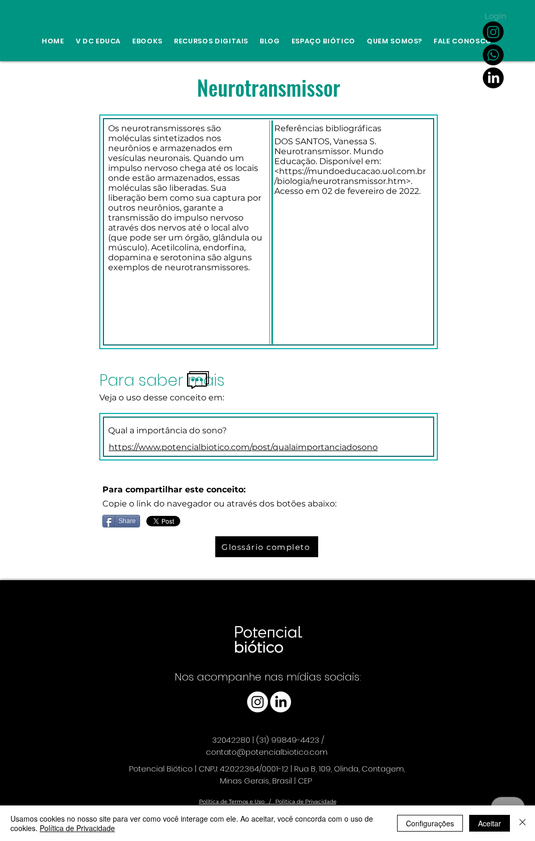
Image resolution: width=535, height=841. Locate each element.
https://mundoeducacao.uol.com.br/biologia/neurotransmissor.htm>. (350, 176)
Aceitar (489, 823)
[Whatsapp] (493, 54)
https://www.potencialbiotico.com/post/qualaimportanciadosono (243, 447)
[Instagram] (493, 31)
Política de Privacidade (305, 801)
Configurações (430, 823)
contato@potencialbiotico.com (267, 751)
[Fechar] (522, 823)
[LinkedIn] (493, 77)
